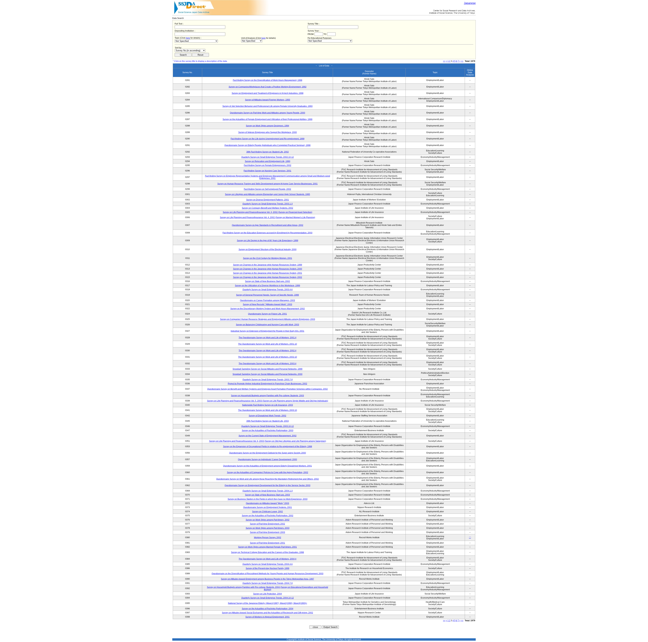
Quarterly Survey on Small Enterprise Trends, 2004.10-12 (267, 598)
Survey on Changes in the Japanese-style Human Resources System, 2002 (267, 277)
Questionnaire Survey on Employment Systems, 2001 (267, 507)
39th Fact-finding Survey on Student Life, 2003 (267, 421)
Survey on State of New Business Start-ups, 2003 (267, 495)
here (188, 38)
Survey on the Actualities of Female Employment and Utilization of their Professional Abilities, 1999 (267, 119)
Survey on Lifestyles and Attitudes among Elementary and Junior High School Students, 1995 (267, 194)
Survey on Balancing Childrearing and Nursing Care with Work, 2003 (267, 324)
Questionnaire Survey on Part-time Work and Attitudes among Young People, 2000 (267, 113)
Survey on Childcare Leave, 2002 (267, 511)
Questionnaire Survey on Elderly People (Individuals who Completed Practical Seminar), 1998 (267, 145)
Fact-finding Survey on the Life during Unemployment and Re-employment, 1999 (267, 139)
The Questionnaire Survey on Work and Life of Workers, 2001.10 (267, 344)
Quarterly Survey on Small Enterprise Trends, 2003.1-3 (267, 204)
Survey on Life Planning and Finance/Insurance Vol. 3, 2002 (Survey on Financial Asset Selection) (267, 212)
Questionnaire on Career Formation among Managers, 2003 (267, 300)
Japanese (470, 3)
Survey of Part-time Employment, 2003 (267, 532)
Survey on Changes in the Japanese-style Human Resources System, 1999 (267, 265)
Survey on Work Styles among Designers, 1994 (267, 126)
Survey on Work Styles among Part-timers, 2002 (267, 520)
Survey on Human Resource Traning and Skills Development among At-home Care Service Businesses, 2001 (267, 184)
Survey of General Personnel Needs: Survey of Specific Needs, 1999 (267, 295)
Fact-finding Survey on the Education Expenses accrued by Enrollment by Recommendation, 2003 (267, 233)
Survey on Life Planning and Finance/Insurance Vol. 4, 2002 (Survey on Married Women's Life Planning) (267, 217)
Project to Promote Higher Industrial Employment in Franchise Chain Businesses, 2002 (267, 383)
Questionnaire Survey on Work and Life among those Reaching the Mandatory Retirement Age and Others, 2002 (267, 479)
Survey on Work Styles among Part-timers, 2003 (267, 528)
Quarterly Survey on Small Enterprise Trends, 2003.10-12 (267, 426)
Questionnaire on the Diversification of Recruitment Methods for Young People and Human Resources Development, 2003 (267, 573)
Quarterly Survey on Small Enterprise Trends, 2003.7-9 (267, 379)
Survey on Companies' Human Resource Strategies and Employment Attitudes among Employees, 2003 (267, 319)
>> (462, 61)
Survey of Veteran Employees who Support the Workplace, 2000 (267, 132)
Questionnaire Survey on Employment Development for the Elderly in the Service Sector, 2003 (267, 485)
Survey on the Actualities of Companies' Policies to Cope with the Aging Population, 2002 (267, 472)
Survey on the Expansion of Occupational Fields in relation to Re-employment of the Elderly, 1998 (267, 446)
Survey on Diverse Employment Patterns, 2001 (267, 200)
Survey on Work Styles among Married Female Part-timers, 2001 (267, 547)
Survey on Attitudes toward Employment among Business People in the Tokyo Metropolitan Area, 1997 (267, 579)
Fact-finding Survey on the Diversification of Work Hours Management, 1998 (267, 80)
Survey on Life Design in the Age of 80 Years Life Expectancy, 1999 (267, 240)
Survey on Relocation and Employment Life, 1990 (267, 161)
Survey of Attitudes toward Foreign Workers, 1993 (267, 100)
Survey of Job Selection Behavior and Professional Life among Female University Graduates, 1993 (267, 106)
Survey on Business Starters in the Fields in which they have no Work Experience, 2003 (267, 499)
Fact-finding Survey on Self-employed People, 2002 (267, 189)
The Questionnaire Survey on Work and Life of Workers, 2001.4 (267, 337)
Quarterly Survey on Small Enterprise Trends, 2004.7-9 (267, 583)
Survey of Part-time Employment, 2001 (267, 543)
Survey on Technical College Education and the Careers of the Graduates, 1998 (267, 552)
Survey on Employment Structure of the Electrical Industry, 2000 (267, 249)
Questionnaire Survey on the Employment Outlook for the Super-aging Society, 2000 (267, 453)
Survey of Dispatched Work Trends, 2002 (267, 415)
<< (444, 61)
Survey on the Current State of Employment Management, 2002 (267, 436)
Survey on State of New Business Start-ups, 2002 (267, 281)
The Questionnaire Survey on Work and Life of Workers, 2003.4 (267, 363)
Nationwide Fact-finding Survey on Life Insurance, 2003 (267, 405)
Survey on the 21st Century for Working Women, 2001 (267, 258)
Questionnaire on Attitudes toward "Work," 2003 (267, 503)
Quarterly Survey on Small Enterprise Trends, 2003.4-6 (267, 289)
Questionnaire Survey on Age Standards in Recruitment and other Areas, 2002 (267, 225)
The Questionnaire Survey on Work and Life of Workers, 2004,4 (267, 559)
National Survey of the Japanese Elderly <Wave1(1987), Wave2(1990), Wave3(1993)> (267, 603)
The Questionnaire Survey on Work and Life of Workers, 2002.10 (267, 357)
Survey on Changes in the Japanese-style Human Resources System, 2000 (267, 269)
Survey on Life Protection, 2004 (267, 594)
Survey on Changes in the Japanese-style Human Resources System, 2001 (267, 273)
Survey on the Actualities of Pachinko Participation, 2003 (267, 430)
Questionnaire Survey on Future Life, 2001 (267, 314)
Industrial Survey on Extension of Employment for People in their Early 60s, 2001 (267, 331)
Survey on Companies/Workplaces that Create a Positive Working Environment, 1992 (267, 87)
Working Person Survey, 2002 (267, 537)
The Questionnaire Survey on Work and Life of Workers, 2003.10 (267, 410)
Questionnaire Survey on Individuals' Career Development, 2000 (267, 459)
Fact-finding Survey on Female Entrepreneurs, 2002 (267, 165)
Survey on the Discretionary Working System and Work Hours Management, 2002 (267, 308)
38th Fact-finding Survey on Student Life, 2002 (267, 152)
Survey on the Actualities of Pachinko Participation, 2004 (267, 608)
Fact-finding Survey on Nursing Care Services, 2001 (267, 171)
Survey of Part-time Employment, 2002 (267, 524)
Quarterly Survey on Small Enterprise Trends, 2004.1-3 (267, 491)
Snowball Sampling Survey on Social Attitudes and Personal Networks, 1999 (267, 369)
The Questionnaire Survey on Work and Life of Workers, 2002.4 (267, 350)
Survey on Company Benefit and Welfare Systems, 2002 (267, 208)
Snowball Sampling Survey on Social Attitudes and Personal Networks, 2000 (267, 374)
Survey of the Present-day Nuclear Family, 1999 (267, 568)
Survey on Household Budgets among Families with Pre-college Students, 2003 (267, 395)
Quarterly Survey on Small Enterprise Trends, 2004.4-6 (267, 564)
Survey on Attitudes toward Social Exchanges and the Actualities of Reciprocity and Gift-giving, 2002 (267, 612)
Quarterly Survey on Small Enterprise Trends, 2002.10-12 (267, 157)
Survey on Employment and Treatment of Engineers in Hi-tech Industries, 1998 (267, 93)
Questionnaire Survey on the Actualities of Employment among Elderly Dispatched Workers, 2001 (267, 466)
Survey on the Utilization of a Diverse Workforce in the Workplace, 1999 (267, 285)
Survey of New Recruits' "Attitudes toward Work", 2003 (267, 304)
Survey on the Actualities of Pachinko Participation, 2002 (267, 515)
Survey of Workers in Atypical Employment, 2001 (267, 617)
